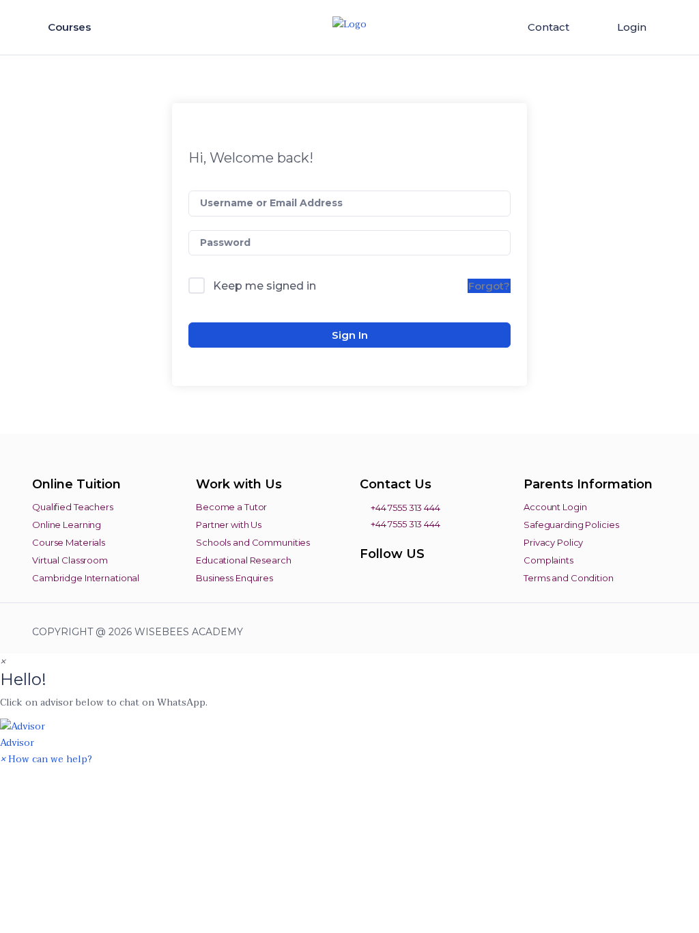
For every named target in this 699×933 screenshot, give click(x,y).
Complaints (548, 560)
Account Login (555, 506)
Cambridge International (85, 577)
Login (631, 26)
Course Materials (68, 542)
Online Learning (66, 524)
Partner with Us (228, 524)
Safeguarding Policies (571, 524)
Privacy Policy (553, 542)
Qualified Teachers (72, 506)
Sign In (350, 335)
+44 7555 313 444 (404, 507)
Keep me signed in (264, 285)
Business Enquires (234, 577)
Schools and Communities (253, 542)
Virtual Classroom (70, 560)
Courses (71, 26)
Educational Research (243, 560)
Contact (548, 26)
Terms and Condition (569, 577)
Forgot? (489, 285)
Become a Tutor (231, 506)
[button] (349, 734)
